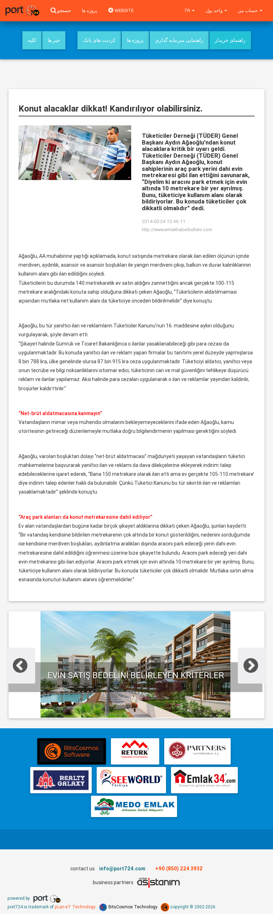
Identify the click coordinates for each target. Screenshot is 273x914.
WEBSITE (123, 10)
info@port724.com (122, 868)
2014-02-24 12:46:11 (164, 221)
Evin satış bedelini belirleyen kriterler (135, 675)
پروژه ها (89, 10)
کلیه (32, 40)
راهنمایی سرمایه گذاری (179, 40)
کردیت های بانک (99, 40)
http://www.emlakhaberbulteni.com (177, 230)
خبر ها (54, 40)
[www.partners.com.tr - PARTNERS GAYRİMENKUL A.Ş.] (197, 751)
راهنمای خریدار (230, 40)
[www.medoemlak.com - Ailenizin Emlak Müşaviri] (134, 806)
